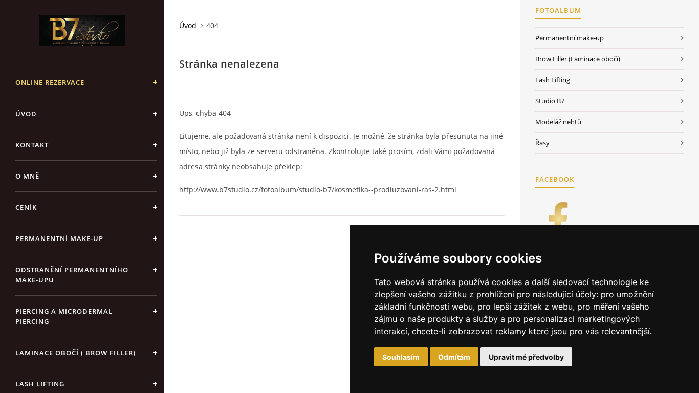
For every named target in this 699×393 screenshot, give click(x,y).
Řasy (542, 142)
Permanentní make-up (59, 238)
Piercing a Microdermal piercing (64, 316)
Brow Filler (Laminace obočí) (577, 58)
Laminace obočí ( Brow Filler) (75, 352)
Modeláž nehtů (558, 121)
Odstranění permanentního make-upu (71, 275)
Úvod (26, 113)
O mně (27, 176)
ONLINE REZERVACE (49, 82)
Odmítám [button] (454, 357)
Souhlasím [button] (401, 357)
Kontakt (32, 144)
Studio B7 (549, 100)
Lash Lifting (552, 79)
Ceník (26, 207)
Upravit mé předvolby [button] (526, 357)
